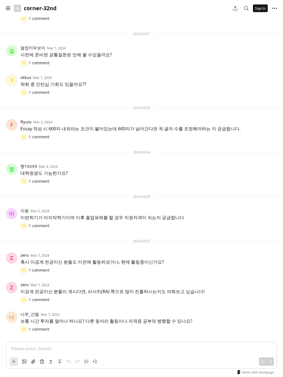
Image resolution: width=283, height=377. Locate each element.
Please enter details (31, 349)
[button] (8, 8)
